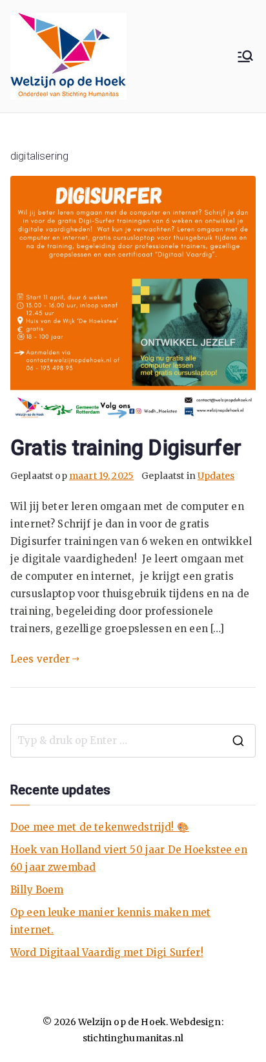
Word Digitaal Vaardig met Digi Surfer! (106, 952)
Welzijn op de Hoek (122, 1022)
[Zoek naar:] (133, 741)
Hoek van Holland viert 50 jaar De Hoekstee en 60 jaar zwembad (128, 858)
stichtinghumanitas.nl (133, 1038)
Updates (216, 476)
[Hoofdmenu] (245, 56)
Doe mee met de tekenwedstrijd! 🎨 (99, 827)
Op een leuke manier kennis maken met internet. (110, 921)
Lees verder (40, 659)
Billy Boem (37, 890)
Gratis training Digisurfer (125, 448)
